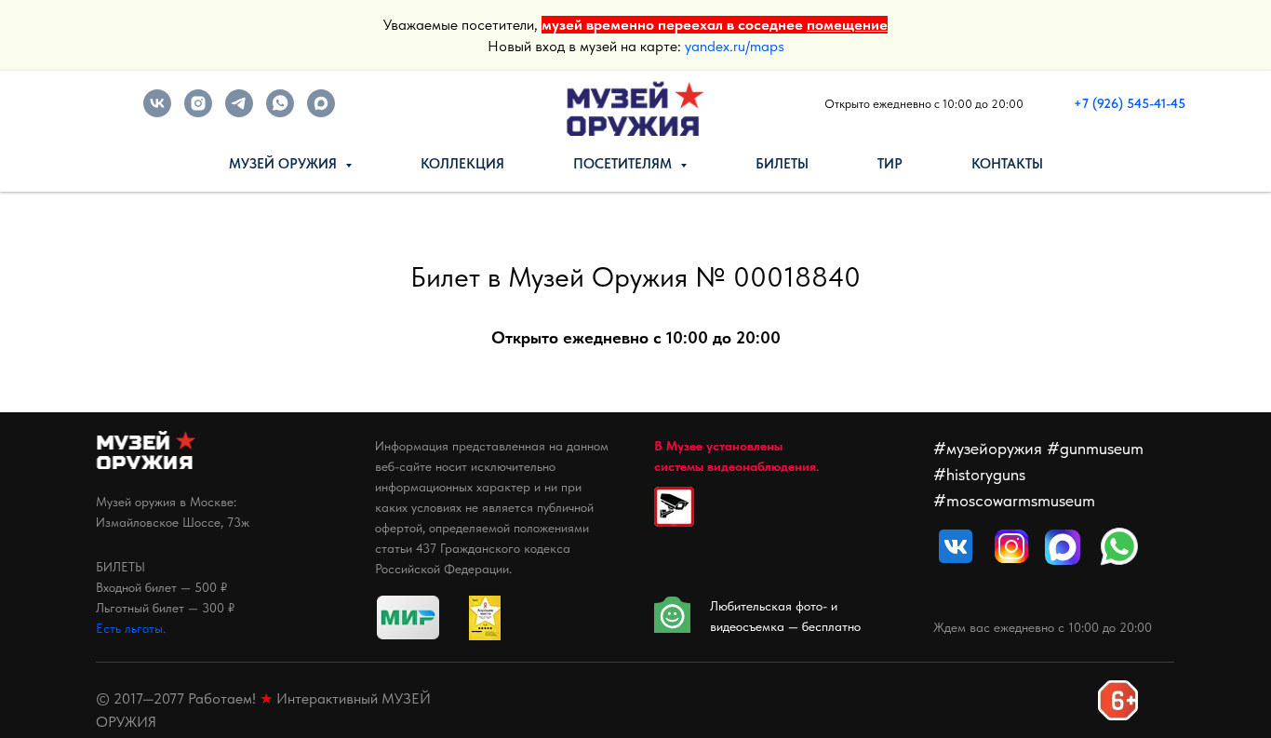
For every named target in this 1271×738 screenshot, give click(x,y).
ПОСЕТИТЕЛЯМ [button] (624, 163)
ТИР (890, 163)
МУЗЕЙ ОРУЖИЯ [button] (285, 163)
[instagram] (198, 112)
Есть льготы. (131, 628)
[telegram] (239, 112)
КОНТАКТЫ (1007, 163)
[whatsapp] (280, 112)
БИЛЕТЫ (782, 163)
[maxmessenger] (321, 112)
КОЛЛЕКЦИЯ (462, 163)
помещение (847, 25)
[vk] (157, 112)
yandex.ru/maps (734, 46)
